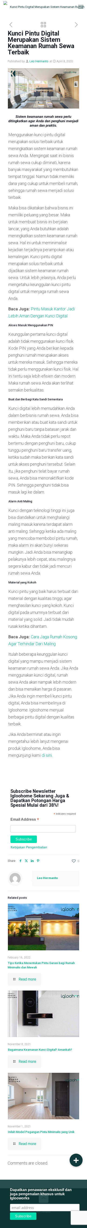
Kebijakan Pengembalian (29, 847)
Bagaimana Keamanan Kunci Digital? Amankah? (40, 1049)
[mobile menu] (81, 7)
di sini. (47, 755)
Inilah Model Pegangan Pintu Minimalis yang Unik (41, 1132)
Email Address (24, 820)
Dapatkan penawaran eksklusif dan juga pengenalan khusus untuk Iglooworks (41, 1194)
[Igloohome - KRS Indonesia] (45, 7)
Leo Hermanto (38, 61)
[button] (76, 1160)
